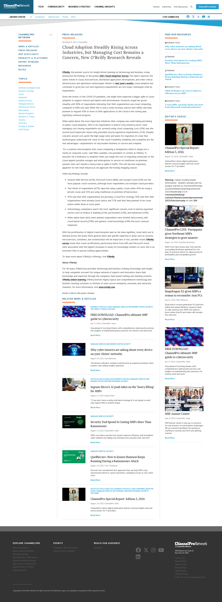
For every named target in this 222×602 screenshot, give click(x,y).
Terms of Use (181, 564)
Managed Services (26, 103)
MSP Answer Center (26, 107)
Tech (41, 6)
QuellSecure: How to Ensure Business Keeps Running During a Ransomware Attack (184, 77)
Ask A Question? (19, 570)
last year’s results (124, 83)
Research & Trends (26, 116)
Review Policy (181, 561)
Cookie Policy (180, 570)
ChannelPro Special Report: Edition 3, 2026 (118, 499)
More (73, 17)
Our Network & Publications (25, 557)
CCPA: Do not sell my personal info (190, 577)
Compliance (40, 17)
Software (22, 123)
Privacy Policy (181, 567)
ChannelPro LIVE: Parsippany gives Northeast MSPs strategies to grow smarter (183, 234)
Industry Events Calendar (64, 551)
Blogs (22, 69)
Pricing (65, 17)
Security (21, 119)
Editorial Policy (181, 574)
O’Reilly (66, 72)
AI (31, 17)
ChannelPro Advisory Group (24, 560)
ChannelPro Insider (207, 6)
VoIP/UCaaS (23, 129)
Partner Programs (26, 113)
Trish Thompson (111, 465)
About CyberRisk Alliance (23, 551)
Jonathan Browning (187, 242)
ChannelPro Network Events (65, 547)
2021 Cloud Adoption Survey (114, 75)
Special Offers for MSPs (23, 567)
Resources (24, 65)
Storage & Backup (26, 126)
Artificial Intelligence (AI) (29, 87)
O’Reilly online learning (74, 279)
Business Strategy (79, 6)
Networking (23, 110)
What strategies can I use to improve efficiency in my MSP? (183, 91)
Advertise (166, 6)
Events (156, 6)
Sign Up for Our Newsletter (24, 563)
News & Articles (28, 46)
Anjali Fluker (110, 395)
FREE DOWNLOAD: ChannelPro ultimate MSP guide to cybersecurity (181, 353)
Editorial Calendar (20, 554)
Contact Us (180, 558)
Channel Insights (104, 6)
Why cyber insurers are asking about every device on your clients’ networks (184, 47)
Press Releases (27, 50)
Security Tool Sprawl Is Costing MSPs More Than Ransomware (183, 61)
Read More (95, 335)
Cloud (21, 94)
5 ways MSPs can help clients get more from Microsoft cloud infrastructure (184, 105)
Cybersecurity (56, 6)
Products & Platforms (33, 58)
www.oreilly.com (107, 287)
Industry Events (25, 100)
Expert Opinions (28, 62)
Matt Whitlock (182, 300)
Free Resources (181, 6)
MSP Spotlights (28, 54)
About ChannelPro (21, 547)
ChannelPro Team (109, 323)
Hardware (22, 97)
